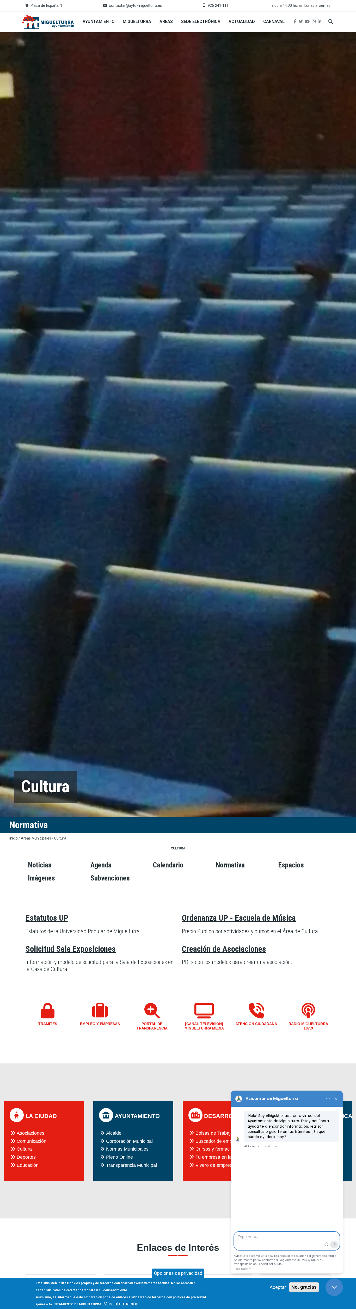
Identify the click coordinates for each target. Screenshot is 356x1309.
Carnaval (274, 21)
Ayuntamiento (99, 21)
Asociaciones (30, 1133)
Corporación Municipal (129, 1141)
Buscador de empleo (216, 1141)
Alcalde (113, 1133)
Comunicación (31, 1141)
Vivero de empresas (216, 1165)
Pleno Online (119, 1157)
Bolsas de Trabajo (214, 1133)
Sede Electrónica (200, 21)
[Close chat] (334, 1287)
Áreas (166, 21)
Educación (28, 1165)
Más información (120, 1303)
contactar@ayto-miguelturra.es (135, 5)
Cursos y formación (215, 1149)
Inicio (13, 838)
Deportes (26, 1157)
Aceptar (278, 1287)
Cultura (60, 838)
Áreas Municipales (36, 838)
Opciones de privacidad (178, 1273)
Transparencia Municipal (131, 1165)
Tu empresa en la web (218, 1157)
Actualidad (242, 21)
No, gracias (304, 1287)
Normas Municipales (127, 1149)
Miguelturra (137, 21)
